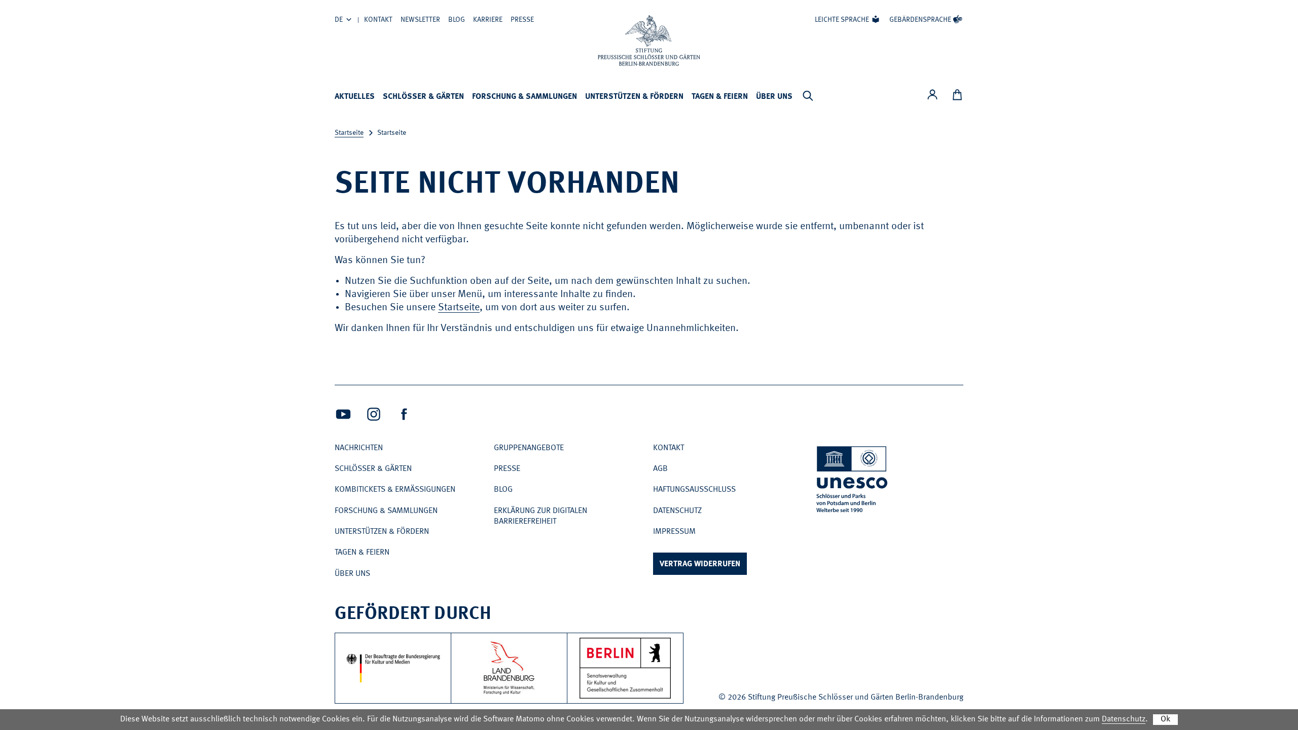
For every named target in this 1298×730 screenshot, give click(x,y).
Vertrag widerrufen (700, 564)
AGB (660, 469)
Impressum (674, 532)
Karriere (487, 19)
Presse (522, 19)
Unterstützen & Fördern (634, 97)
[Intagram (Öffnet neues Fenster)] (373, 414)
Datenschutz (677, 511)
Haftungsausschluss (694, 490)
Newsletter (420, 19)
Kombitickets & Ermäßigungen (395, 490)
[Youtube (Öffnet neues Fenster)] (343, 414)
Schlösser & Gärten (423, 97)
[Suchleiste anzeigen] (808, 96)
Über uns (774, 97)
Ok (1165, 719)
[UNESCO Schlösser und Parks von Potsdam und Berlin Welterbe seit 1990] (852, 481)
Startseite (349, 132)
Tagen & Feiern (720, 97)
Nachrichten (359, 448)
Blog (456, 19)
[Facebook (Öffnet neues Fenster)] (404, 414)
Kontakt (378, 19)
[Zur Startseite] (649, 40)
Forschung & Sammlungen (524, 97)
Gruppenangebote (529, 448)
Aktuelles (355, 97)
